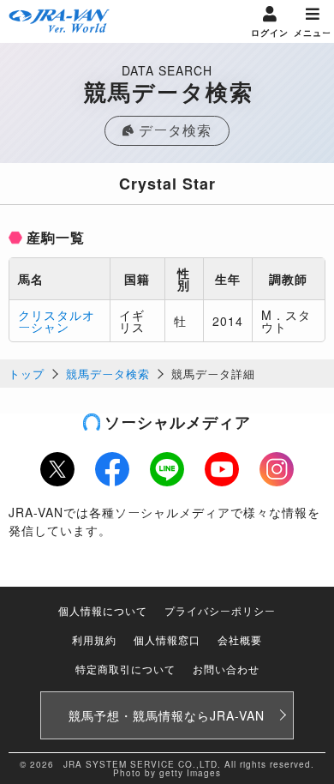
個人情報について (102, 610)
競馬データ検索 (108, 373)
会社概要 (240, 639)
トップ (27, 373)
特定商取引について (125, 668)
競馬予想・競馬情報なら (167, 715)
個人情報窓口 (167, 639)
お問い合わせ (226, 668)
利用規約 (94, 639)
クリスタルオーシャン (56, 320)
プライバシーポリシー (220, 610)
